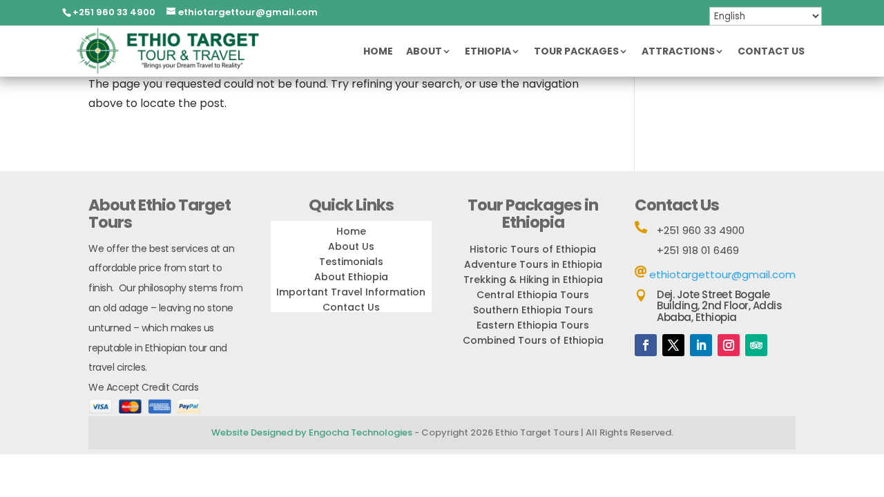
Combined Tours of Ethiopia (533, 340)
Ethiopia (488, 52)
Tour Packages (576, 52)
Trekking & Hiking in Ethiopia (533, 279)
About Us (351, 246)
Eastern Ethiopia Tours (533, 325)
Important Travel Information (350, 292)
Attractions (678, 52)
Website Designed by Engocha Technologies (311, 432)
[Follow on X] (673, 345)
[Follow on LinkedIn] (701, 345)
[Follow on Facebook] (646, 345)
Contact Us (771, 52)
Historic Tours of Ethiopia (533, 249)
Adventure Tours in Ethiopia (533, 264)
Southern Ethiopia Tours (533, 310)
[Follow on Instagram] (729, 345)
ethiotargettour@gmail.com (722, 274)
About (424, 52)
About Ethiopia (351, 277)
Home (378, 52)
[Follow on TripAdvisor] (756, 345)
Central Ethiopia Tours (533, 295)
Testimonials (351, 261)
